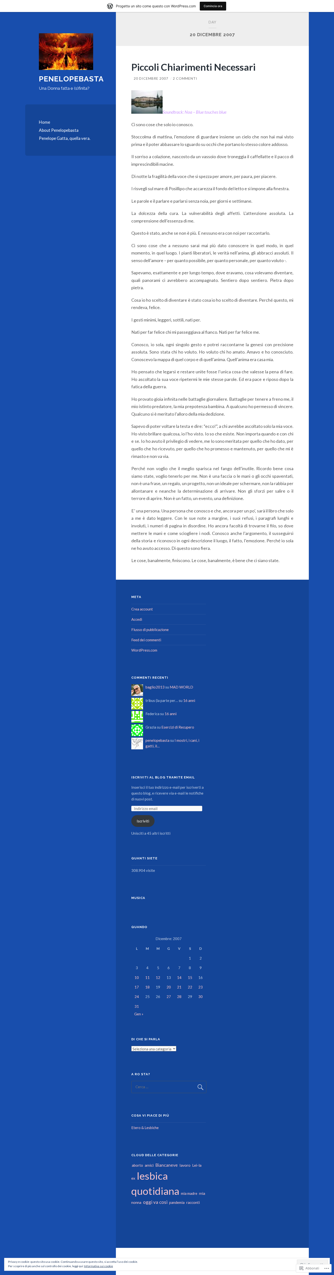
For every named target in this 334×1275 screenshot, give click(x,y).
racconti (193, 1202)
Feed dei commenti (146, 640)
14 (179, 977)
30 (200, 996)
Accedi (136, 619)
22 (190, 987)
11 (147, 977)
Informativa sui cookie (98, 1266)
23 (200, 987)
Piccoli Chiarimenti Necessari (193, 67)
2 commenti (185, 78)
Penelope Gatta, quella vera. (64, 138)
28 (179, 996)
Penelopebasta (71, 79)
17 (136, 987)
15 (190, 977)
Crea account (142, 609)
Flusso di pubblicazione (150, 629)
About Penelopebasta (58, 130)
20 (169, 987)
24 (136, 996)
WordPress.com (144, 650)
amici (149, 1165)
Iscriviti (143, 821)
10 (136, 977)
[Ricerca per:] (168, 1087)
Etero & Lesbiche (145, 1127)
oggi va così (155, 1202)
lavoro (184, 1165)
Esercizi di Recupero (177, 727)
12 (158, 977)
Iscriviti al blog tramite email (163, 777)
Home (44, 122)
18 (147, 987)
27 (169, 996)
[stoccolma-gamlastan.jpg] (147, 112)
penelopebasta (157, 740)
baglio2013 (155, 687)
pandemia (177, 1202)
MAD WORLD (181, 687)
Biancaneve (166, 1165)
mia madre (189, 1193)
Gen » (138, 1014)
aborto (137, 1165)
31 (136, 1006)
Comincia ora (213, 6)
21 (179, 987)
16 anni (189, 700)
